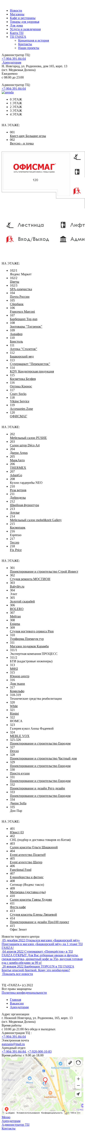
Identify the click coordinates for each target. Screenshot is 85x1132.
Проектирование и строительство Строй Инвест (44, 571)
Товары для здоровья (24, 21)
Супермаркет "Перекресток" (30, 364)
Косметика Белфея (23, 379)
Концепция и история (33, 40)
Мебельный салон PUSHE (28, 438)
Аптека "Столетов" (23, 349)
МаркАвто (17, 460)
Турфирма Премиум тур (27, 639)
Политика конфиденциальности (24, 992)
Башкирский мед (22, 356)
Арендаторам (19, 1007)
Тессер (14, 542)
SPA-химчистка (21, 289)
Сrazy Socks (18, 394)
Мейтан (15, 616)
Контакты (25, 44)
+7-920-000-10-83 (39, 1051)
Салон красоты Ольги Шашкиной (34, 847)
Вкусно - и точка (22, 143)
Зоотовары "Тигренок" (26, 326)
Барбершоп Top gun (23, 319)
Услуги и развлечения (25, 29)
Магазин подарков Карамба (29, 646)
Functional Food (20, 869)
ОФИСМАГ (18, 416)
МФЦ (14, 668)
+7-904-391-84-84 (14, 1051)
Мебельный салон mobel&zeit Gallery (36, 520)
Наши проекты (28, 48)
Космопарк (17, 527)
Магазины (17, 14)
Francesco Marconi (22, 311)
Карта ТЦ (17, 33)
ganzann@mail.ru (13, 1044)
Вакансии (17, 1003)
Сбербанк (17, 304)
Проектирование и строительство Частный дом (43, 758)
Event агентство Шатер (26, 862)
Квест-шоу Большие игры (28, 136)
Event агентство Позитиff (28, 854)
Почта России (20, 296)
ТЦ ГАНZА (18, 36)
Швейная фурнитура (24, 505)
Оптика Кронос (21, 386)
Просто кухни (20, 773)
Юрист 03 (17, 832)
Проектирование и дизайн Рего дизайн (37, 788)
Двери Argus (19, 453)
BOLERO (17, 609)
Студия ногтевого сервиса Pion (32, 631)
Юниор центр (19, 676)
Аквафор (16, 334)
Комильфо (17, 691)
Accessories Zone (21, 408)
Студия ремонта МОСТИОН (30, 579)
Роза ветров (18, 490)
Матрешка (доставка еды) (28, 892)
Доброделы (18, 497)
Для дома (16, 25)
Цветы (14, 281)
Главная (15, 999)
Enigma (15, 624)
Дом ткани (17, 683)
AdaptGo (16, 475)
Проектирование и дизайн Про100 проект (39, 922)
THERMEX (18, 467)
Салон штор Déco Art (25, 445)
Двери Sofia (18, 803)
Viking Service (19, 401)
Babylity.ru (17, 586)
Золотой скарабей (22, 601)
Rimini (14, 713)
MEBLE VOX (20, 736)
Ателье (15, 512)
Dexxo (14, 751)
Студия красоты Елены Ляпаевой (33, 914)
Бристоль (16, 341)
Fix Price (16, 550)
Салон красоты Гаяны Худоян (31, 899)
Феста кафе (18, 907)
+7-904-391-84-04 (14, 58)
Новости (16, 10)
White (14, 706)
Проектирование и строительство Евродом (40, 743)
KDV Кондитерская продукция (32, 371)
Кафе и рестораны (22, 18)
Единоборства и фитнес (27, 877)
